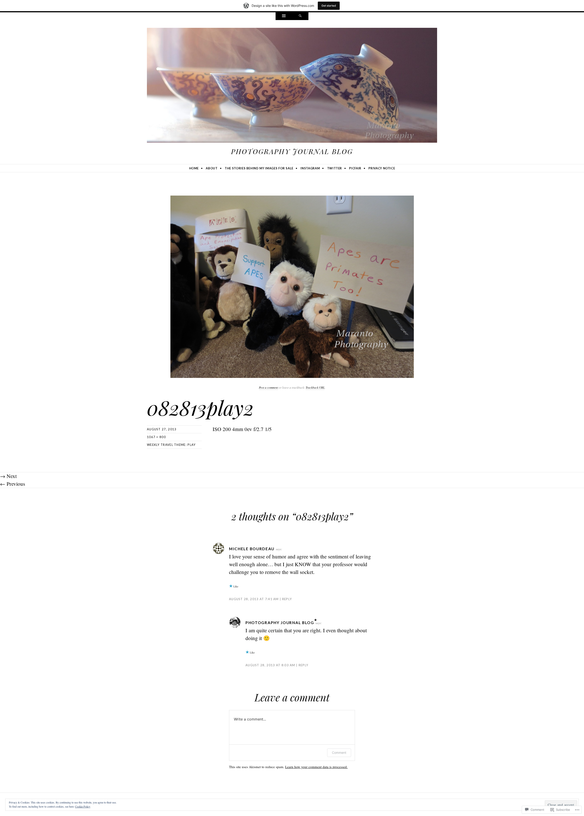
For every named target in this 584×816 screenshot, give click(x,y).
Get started (328, 5)
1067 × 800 (156, 437)
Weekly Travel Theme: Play (171, 445)
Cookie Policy (82, 806)
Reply (287, 599)
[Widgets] (284, 16)
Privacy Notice (381, 168)
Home (194, 168)
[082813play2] (292, 286)
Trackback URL (315, 387)
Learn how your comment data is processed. (316, 766)
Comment (339, 752)
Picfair (355, 168)
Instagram (310, 168)
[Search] (300, 16)
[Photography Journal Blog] (292, 86)
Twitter (334, 168)
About (211, 168)
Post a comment (268, 387)
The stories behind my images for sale (259, 168)
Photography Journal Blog (292, 151)
